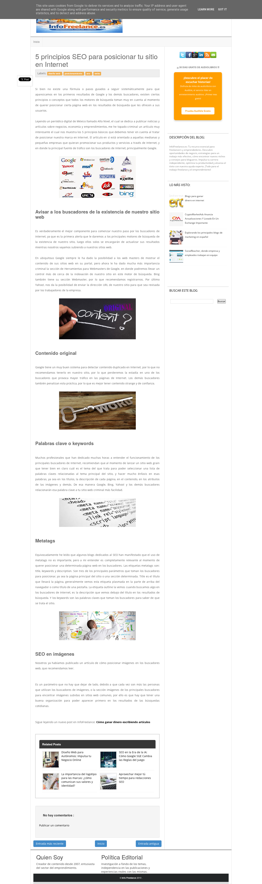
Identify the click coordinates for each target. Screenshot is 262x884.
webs (97, 73)
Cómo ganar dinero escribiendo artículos (123, 722)
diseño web (54, 73)
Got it (222, 9)
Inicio (36, 42)
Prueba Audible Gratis (198, 111)
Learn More (206, 9)
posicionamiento (74, 73)
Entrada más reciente (49, 843)
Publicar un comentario (54, 825)
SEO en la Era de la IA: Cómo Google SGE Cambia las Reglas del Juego (135, 756)
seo (89, 73)
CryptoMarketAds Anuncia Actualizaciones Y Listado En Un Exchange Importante (202, 218)
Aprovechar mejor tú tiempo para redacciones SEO (135, 778)
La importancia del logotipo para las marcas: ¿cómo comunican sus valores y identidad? (78, 779)
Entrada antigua (148, 843)
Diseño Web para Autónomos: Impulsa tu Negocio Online (76, 756)
